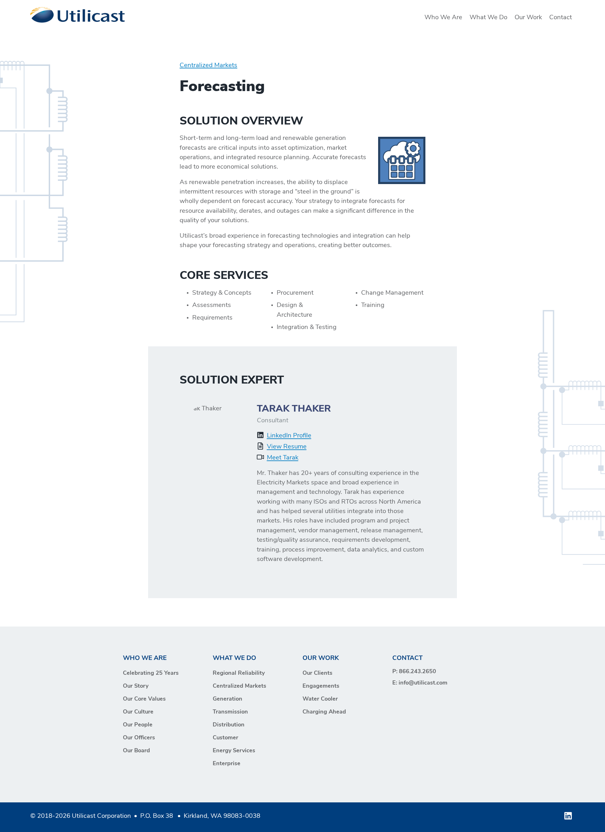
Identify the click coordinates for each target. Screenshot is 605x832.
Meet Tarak (282, 458)
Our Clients (317, 673)
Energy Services (234, 751)
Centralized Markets (208, 65)
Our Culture (138, 712)
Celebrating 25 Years (151, 673)
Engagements (320, 686)
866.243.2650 (417, 672)
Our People (138, 725)
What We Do (488, 17)
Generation (227, 699)
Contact (560, 17)
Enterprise (226, 764)
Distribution (229, 725)
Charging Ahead (324, 712)
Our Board (136, 751)
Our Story (135, 686)
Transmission (230, 712)
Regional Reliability (239, 673)
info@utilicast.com (423, 683)
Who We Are (443, 17)
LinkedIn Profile (289, 436)
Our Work (528, 17)
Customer (225, 738)
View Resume (287, 447)
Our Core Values (144, 699)
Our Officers (139, 738)
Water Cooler (320, 699)
